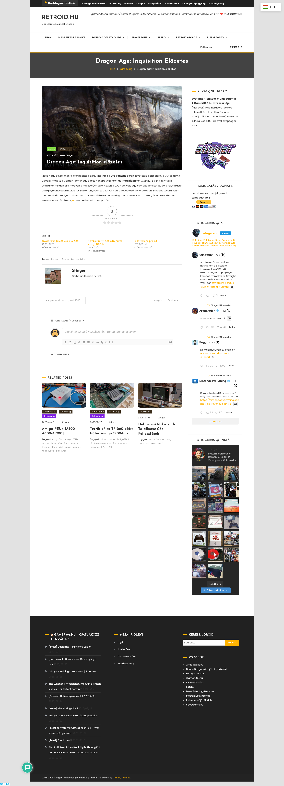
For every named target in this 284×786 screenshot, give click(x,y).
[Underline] (74, 342)
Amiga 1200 (123, 439)
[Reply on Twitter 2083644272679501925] (202, 295)
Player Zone (139, 37)
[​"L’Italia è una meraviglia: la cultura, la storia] (231, 473)
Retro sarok (49, 416)
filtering (116, 3)
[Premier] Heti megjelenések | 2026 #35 (72, 696)
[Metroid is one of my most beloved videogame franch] (231, 538)
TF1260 (109, 447)
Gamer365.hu (194, 678)
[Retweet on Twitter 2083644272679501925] (208, 295)
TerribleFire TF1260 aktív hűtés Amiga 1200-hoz (105, 242)
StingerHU (206, 254)
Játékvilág (64, 149)
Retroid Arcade (186, 37)
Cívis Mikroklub (162, 439)
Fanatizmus (50, 411)
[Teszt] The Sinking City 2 (63, 708)
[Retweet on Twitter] (208, 305)
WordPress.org (126, 663)
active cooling (107, 439)
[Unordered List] (88, 342)
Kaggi (203, 342)
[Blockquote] (93, 342)
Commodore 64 (147, 443)
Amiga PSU (57, 439)
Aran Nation (207, 310)
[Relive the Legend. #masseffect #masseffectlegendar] (215, 571)
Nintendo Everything (212, 381)
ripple (141, 3)
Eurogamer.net (195, 673)
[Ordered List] (84, 342)
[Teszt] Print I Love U (60, 740)
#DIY (203, 286)
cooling (95, 447)
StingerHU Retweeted (221, 305)
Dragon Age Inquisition (74, 259)
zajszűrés (156, 3)
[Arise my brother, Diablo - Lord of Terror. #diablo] (199, 522)
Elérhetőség (215, 37)
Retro (162, 37)
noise (129, 3)
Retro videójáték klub (199, 700)
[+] (111, 342)
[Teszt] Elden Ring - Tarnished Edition (70, 646)
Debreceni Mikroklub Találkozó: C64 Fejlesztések (156, 429)
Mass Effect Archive (71, 37)
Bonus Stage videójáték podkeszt (206, 669)
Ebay (48, 37)
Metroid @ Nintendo (198, 695)
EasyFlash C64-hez (165, 300)
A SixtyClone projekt (145, 241)
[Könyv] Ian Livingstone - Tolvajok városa (72, 671)
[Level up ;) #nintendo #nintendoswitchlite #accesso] (231, 522)
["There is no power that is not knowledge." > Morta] (215, 505)
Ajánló (51, 149)
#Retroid (212, 286)
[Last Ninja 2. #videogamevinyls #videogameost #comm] (199, 505)
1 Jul (234, 381)
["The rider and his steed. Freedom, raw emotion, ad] (199, 473)
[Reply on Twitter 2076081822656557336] (202, 327)
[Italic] (70, 342)
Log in (121, 642)
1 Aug (217, 254)
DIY (102, 447)
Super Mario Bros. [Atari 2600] (64, 300)
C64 (150, 439)
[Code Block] (97, 342)
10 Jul (212, 342)
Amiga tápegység (195, 3)
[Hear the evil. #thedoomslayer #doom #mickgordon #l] (215, 554)
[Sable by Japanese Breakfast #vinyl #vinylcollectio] (231, 505)
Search (234, 46)
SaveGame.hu (194, 704)
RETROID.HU (60, 18)
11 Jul (223, 310)
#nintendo (223, 353)
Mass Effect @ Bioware (200, 691)
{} (106, 342)
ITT (74, 200)
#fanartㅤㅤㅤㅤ (205, 357)
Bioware (55, 259)
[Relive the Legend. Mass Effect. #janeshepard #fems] (231, 489)
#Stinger (223, 286)
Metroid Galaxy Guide (106, 37)
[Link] (102, 342)
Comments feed (127, 656)
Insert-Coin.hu (194, 682)
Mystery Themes (121, 777)
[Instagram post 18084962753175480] (199, 489)
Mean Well (173, 3)
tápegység (217, 3)
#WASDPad (219, 283)
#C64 (230, 283)
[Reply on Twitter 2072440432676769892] (202, 412)
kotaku (190, 687)
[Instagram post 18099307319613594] (215, 473)
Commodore (71, 443)
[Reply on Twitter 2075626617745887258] (202, 366)
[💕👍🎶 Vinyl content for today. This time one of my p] (199, 554)
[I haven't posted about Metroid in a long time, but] (215, 489)
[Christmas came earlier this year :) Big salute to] (199, 538)
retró (160, 443)
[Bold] (65, 342)
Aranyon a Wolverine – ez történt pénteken (73, 715)
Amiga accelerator (95, 3)
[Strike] (79, 342)
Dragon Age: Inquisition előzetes (84, 162)
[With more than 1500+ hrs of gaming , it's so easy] (199, 571)
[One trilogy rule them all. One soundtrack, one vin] (215, 522)
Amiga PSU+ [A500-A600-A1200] (60, 241)
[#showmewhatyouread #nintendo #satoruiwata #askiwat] (215, 538)
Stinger (69, 155)
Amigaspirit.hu (194, 664)
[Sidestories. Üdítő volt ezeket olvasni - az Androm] (231, 554)
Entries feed (124, 649)
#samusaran (208, 353)
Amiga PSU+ (71, 439)
